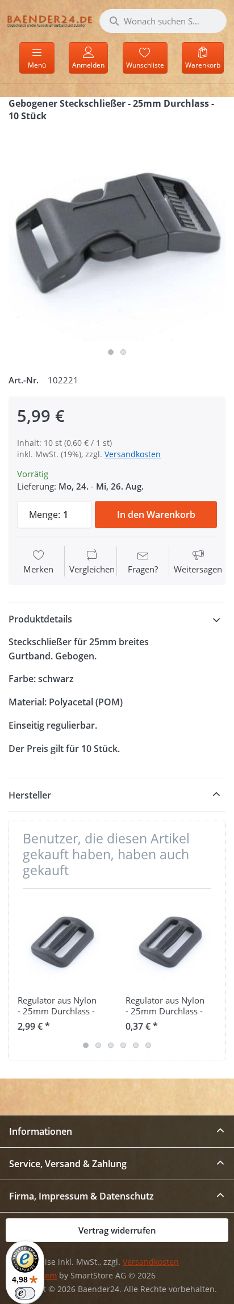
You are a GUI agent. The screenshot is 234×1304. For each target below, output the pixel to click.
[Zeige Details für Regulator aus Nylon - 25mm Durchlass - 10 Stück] (63, 942)
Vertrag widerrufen (117, 1230)
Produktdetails (40, 619)
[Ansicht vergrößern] (117, 234)
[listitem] (117, 234)
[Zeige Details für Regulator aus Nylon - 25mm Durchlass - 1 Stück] (171, 942)
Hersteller (30, 795)
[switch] (25, 1293)
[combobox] (163, 21)
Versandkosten (133, 454)
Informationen (40, 1131)
